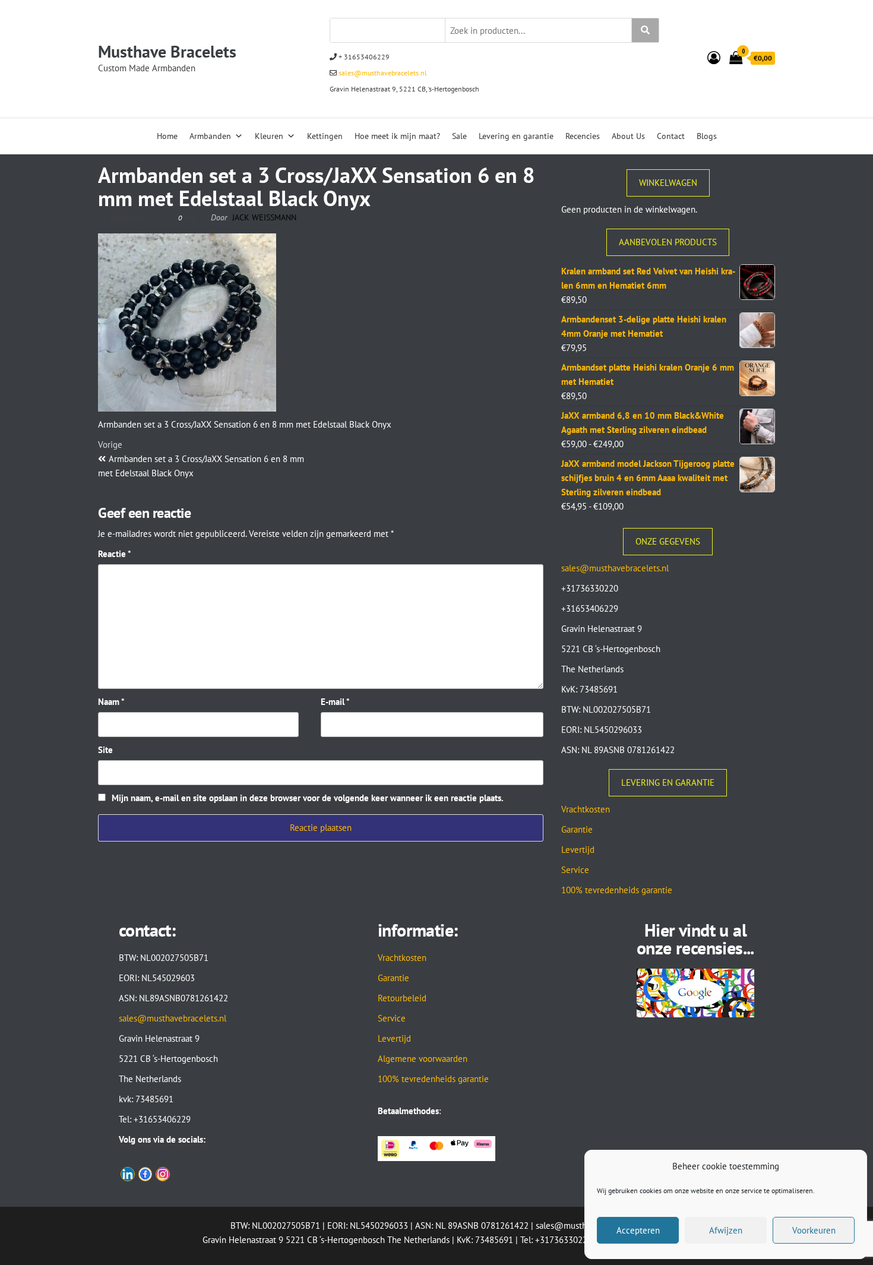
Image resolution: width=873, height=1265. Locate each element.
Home (167, 136)
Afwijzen (725, 1230)
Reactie (114, 553)
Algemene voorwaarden (422, 1058)
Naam (111, 701)
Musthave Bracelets (167, 51)
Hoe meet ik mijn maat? (397, 136)
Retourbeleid (402, 998)
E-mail (335, 701)
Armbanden (210, 136)
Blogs (707, 136)
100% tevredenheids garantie (616, 890)
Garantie (577, 829)
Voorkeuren (814, 1230)
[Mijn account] (713, 57)
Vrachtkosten (585, 809)
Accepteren (638, 1230)
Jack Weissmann (264, 217)
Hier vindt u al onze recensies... (695, 938)
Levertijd (577, 849)
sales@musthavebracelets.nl (382, 72)
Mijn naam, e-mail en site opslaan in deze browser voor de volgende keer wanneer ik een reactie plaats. (308, 798)
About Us (628, 136)
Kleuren (269, 136)
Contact (671, 136)
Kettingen (325, 136)
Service (575, 869)
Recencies (582, 136)
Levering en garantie (516, 136)
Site (105, 749)
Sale (459, 136)
